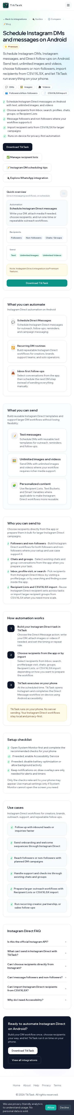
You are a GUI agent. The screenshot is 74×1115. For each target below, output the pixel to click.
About (27, 1085)
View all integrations (24, 1060)
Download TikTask (17, 147)
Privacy (46, 1085)
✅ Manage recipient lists (22, 157)
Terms (57, 1085)
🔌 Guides (37, 19)
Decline (64, 1107)
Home (16, 1085)
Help (36, 1085)
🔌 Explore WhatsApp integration (27, 178)
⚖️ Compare (54, 19)
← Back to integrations (15, 19)
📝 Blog (7, 24)
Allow (50, 1107)
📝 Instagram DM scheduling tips (27, 167)
